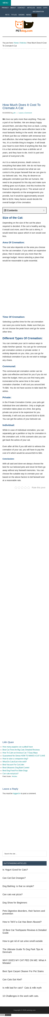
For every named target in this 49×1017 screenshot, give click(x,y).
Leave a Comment (25, 113)
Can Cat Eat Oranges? (14, 878)
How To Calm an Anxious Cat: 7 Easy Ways (20, 753)
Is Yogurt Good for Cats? (15, 869)
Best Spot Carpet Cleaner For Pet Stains (23, 971)
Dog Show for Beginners (15, 902)
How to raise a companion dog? (15, 759)
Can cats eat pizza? (10, 774)
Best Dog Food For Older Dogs (15, 771)
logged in (17, 793)
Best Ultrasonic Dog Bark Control (16, 768)
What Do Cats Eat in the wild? (15, 762)
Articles (14, 776)
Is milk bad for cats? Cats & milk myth (22, 987)
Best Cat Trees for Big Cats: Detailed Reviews (21, 750)
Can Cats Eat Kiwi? (12, 979)
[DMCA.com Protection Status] (5, 1015)
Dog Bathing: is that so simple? (18, 886)
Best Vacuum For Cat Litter (13, 765)
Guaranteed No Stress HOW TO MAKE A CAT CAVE (24, 756)
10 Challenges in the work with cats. (21, 996)
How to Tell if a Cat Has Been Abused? (22, 922)
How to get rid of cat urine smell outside (23, 941)
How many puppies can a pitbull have (18, 747)
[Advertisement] (24, 77)
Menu (5, 3)
